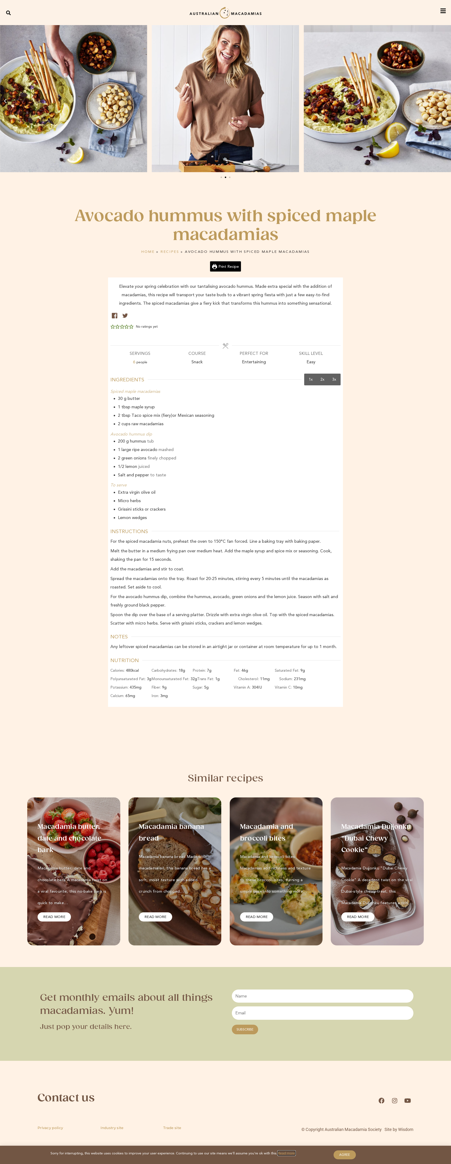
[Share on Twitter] (125, 315)
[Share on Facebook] (114, 315)
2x (322, 379)
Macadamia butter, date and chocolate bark (69, 838)
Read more (286, 1153)
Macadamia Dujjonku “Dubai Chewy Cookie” (376, 838)
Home (148, 252)
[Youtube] (407, 1100)
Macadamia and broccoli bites (266, 832)
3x (334, 379)
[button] (8, 13)
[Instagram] (394, 1100)
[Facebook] (381, 1100)
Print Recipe (228, 266)
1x (311, 379)
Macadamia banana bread (171, 832)
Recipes (169, 252)
